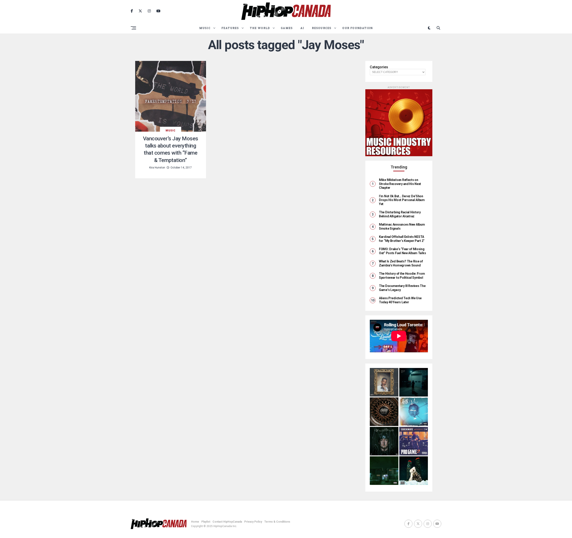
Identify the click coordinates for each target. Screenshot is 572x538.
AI (302, 28)
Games (287, 28)
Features (230, 28)
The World (260, 28)
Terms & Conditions (277, 521)
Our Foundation (357, 28)
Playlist (205, 521)
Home (195, 521)
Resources (322, 28)
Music (204, 28)
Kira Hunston (157, 167)
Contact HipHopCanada (227, 521)
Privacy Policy (253, 521)
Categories (379, 67)
